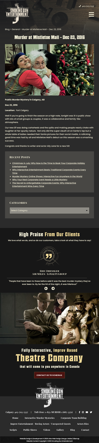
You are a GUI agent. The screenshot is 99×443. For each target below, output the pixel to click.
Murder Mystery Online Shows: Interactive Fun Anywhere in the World (47, 176)
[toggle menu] (91, 14)
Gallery (60, 430)
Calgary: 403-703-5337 (17, 412)
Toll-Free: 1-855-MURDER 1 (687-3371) (53, 412)
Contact (85, 430)
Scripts (13, 430)
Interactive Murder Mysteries (39, 418)
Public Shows (30, 430)
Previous (46, 288)
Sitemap (76, 438)
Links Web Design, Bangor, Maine (60, 438)
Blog (72, 430)
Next (53, 288)
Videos (46, 430)
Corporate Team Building (74, 418)
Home (15, 418)
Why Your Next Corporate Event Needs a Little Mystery (39, 179)
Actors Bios (83, 424)
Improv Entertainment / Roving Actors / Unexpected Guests (40, 424)
